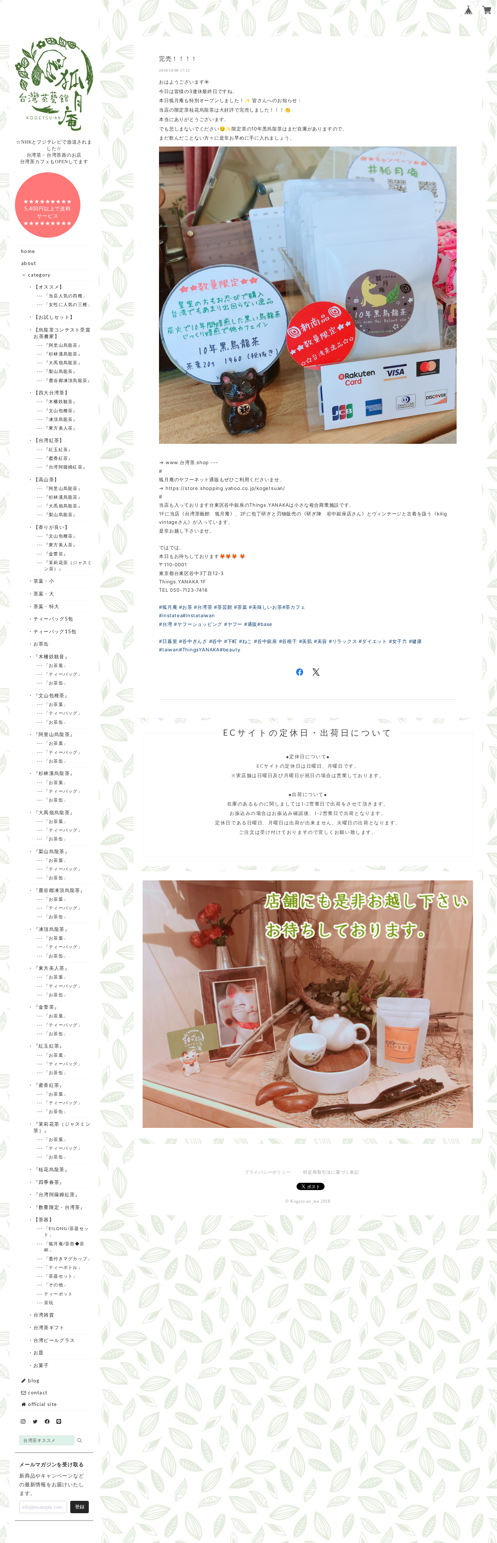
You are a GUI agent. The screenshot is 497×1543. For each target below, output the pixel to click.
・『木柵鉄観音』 (51, 656)
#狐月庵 (168, 607)
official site (42, 1404)
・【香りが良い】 (51, 527)
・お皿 (38, 1352)
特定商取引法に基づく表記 (331, 1172)
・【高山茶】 (46, 479)
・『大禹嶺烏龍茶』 (54, 812)
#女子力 (398, 641)
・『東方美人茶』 (51, 968)
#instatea (171, 615)
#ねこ (245, 641)
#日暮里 (168, 641)
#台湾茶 (203, 607)
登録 (79, 1507)
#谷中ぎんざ (193, 641)
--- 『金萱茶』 (56, 553)
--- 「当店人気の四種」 (65, 295)
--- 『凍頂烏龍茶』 (60, 419)
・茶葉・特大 (46, 606)
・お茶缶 (41, 644)
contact (37, 1392)
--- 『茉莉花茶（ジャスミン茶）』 (68, 565)
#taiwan (169, 649)
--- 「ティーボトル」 (63, 1267)
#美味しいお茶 (265, 607)
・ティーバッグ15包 (54, 631)
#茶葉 (240, 607)
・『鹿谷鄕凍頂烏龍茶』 (59, 890)
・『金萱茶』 (46, 1007)
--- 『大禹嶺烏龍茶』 (63, 362)
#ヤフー (233, 624)
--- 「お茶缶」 (56, 683)
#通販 (250, 624)
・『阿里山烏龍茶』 (54, 734)
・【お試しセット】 (54, 317)
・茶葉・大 (43, 593)
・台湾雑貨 (43, 1315)
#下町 (230, 641)
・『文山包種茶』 (51, 695)
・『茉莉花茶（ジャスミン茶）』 (62, 1127)
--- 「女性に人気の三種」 (68, 304)
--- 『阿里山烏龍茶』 (63, 345)
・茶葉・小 (43, 581)
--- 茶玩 (48, 1302)
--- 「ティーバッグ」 (63, 674)
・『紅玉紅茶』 (48, 1046)
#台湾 (165, 624)
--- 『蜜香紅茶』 (58, 458)
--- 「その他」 (56, 1284)
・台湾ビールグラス (54, 1340)
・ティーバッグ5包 (53, 619)
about (28, 263)
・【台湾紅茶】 (48, 440)
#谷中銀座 (265, 641)
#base (265, 624)
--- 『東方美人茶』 (60, 428)
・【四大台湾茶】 (51, 392)
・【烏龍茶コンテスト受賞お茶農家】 (62, 333)
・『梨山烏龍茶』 (51, 851)
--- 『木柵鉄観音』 (60, 401)
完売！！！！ (178, 59)
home (28, 251)
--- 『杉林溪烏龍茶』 (63, 354)
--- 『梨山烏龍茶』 (60, 371)
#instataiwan (199, 615)
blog (33, 1380)
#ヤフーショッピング (198, 624)
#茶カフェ (294, 607)
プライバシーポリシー (267, 1172)
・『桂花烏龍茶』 (51, 1169)
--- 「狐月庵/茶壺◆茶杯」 (64, 1247)
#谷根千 (288, 641)
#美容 (320, 641)
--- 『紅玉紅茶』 (58, 449)
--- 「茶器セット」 (60, 1276)
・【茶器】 (43, 1219)
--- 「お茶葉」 (56, 665)
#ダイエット (373, 641)
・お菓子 (41, 1365)
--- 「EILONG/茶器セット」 (66, 1231)
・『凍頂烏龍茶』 (51, 929)
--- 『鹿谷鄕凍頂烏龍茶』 (68, 380)
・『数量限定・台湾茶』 (59, 1207)
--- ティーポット (58, 1294)
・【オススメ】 (48, 287)
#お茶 (185, 607)
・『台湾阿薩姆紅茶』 (56, 1194)
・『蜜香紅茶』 (48, 1085)
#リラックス (343, 641)
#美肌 (305, 641)
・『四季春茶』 (48, 1182)
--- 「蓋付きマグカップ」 (68, 1258)
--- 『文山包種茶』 (60, 410)
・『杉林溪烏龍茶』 (54, 773)
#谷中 (215, 641)
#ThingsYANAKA (199, 649)
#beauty (230, 649)
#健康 (415, 641)
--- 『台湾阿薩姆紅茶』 (65, 467)
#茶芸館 (223, 607)
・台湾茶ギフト (48, 1327)
